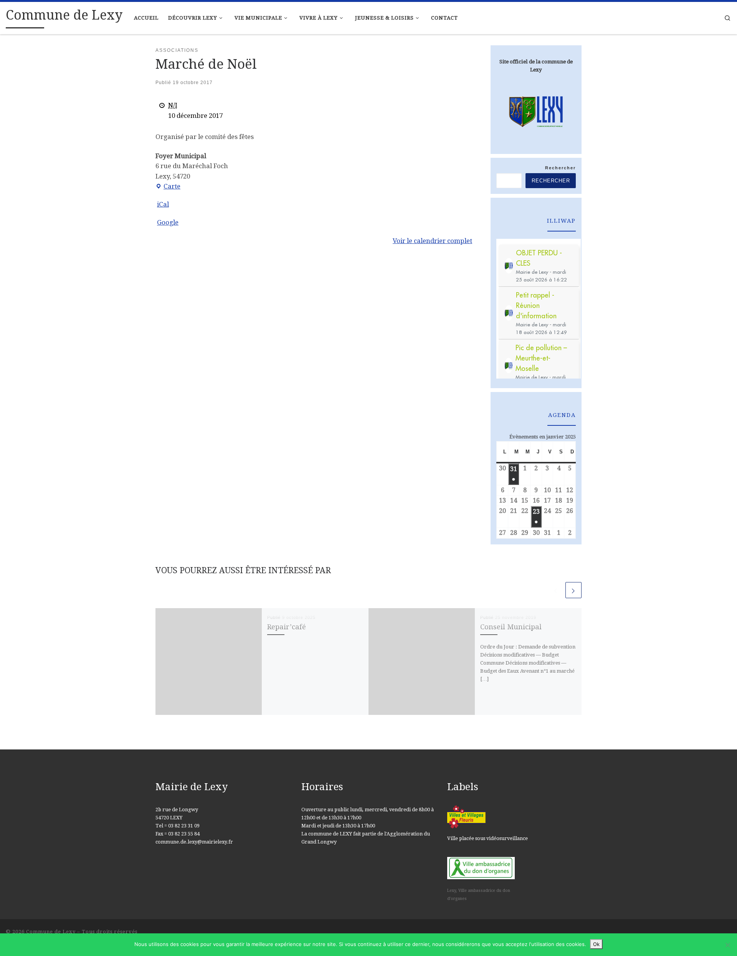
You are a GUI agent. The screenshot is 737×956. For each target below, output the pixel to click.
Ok (596, 944)
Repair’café (286, 627)
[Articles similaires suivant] (573, 590)
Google (167, 222)
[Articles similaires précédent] (556, 590)
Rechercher (560, 167)
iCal (163, 204)
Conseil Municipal (511, 627)
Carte (167, 186)
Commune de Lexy (51, 931)
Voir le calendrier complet (432, 241)
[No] (727, 945)
